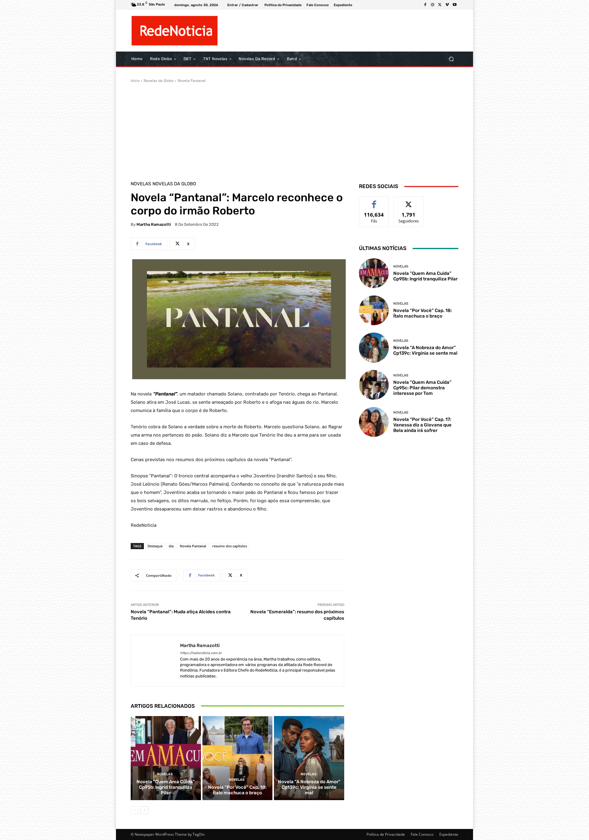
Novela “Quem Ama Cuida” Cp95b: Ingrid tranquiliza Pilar (166, 787)
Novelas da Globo (159, 80)
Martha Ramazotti (154, 224)
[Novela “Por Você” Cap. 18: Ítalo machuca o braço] (237, 758)
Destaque (155, 546)
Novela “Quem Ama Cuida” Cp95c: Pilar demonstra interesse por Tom (422, 388)
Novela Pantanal (192, 80)
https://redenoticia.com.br (201, 653)
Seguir (409, 201)
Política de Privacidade (386, 834)
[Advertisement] (294, 129)
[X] (440, 5)
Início (135, 80)
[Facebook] (425, 5)
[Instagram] (432, 5)
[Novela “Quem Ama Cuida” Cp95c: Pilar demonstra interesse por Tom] (374, 385)
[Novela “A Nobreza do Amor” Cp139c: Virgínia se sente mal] (309, 758)
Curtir (374, 201)
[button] (451, 59)
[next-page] (144, 810)
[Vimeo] (447, 5)
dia (171, 546)
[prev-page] (134, 810)
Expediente (448, 834)
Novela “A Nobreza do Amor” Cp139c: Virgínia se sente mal (309, 787)
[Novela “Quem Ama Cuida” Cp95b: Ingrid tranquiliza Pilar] (166, 758)
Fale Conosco (422, 834)
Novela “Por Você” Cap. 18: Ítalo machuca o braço (237, 790)
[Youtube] (454, 5)
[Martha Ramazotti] (155, 660)
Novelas (141, 184)
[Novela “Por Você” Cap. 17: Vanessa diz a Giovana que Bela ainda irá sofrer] (374, 422)
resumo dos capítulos (229, 546)
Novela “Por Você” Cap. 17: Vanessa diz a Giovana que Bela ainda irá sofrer (422, 425)
